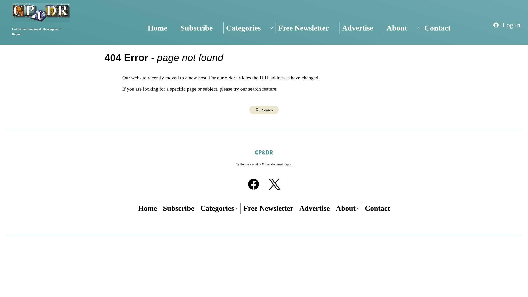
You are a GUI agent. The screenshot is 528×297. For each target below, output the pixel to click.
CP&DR (264, 153)
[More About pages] (417, 27)
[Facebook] (253, 184)
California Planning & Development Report (264, 164)
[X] (274, 184)
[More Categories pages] (271, 27)
